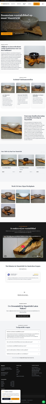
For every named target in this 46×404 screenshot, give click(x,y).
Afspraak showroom (36, 4)
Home (17, 367)
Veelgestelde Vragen (23, 357)
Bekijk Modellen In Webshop (21, 33)
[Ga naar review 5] (26, 292)
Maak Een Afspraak (7, 33)
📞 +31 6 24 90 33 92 (42, 0)
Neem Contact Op (30, 357)
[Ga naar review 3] (23, 292)
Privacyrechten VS (29, 400)
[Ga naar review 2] (21, 292)
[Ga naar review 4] (24, 292)
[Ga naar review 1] (20, 292)
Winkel (8, 3)
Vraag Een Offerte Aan (23, 316)
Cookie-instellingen (23, 400)
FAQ (17, 374)
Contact (29, 3)
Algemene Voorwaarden (20, 376)
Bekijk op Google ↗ (35, 275)
